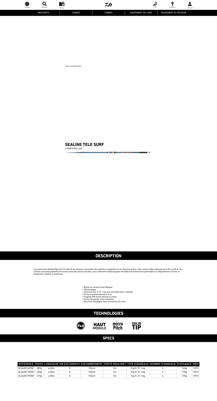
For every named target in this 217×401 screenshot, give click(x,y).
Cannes (67, 66)
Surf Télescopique (76, 66)
